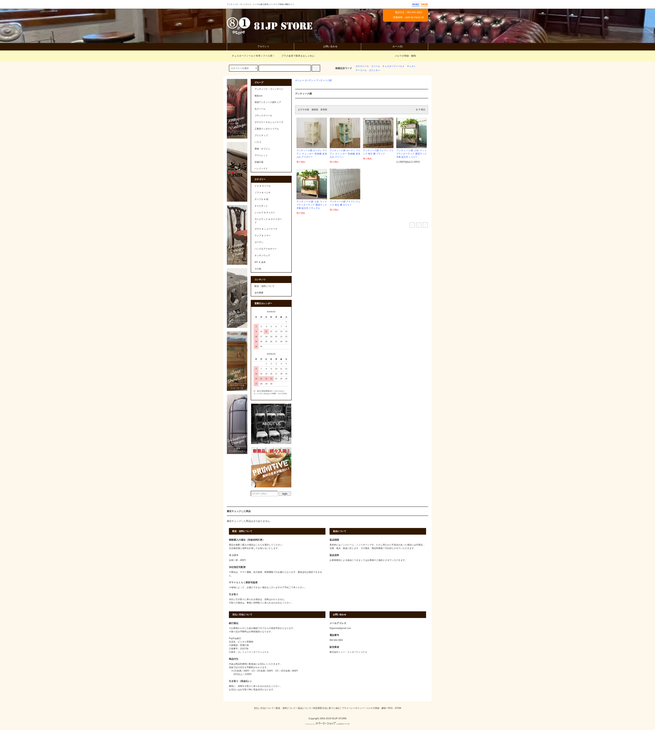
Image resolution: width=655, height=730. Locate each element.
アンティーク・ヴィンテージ (268, 89)
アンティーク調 (324, 80)
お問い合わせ (330, 46)
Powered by (310, 724)
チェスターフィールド (393, 66)
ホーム (298, 80)
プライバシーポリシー (353, 708)
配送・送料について (264, 286)
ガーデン (308, 80)
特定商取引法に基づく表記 (326, 708)
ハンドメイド (261, 168)
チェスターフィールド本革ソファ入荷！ (253, 55)
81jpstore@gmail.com (340, 628)
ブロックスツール (263, 115)
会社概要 (258, 293)
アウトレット (261, 155)
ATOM (398, 708)
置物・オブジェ (262, 149)
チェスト (411, 66)
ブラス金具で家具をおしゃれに (298, 55)
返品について (304, 708)
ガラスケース (362, 66)
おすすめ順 (303, 109)
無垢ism (258, 96)
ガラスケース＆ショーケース (268, 122)
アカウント (263, 46)
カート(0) (397, 46)
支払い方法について (264, 708)
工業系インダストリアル (266, 129)
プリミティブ (261, 135)
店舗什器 (258, 162)
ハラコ (257, 142)
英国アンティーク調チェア (267, 102)
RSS (390, 708)
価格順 (314, 109)
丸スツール (260, 109)
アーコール (361, 70)
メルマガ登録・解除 (405, 55)
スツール (375, 66)
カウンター (374, 70)
